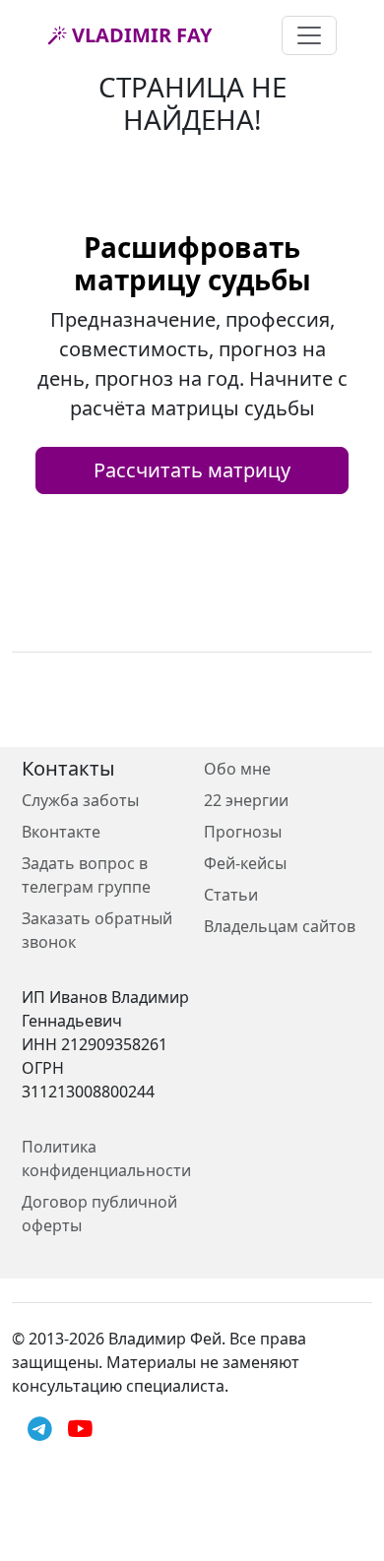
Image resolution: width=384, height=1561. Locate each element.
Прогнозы (243, 832)
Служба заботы (80, 800)
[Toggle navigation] (309, 35)
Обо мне (237, 769)
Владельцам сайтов (279, 926)
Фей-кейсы (245, 863)
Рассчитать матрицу (192, 470)
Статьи (231, 894)
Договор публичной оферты (99, 1213)
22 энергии (246, 800)
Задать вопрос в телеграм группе (86, 875)
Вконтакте (61, 832)
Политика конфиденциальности (106, 1158)
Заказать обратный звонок (97, 930)
